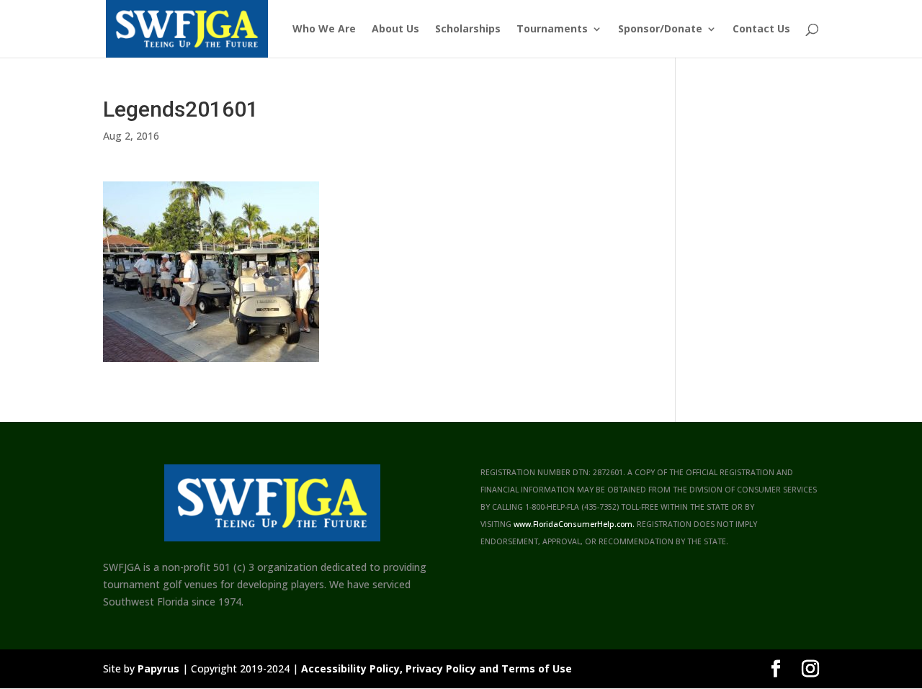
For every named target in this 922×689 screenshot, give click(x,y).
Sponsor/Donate (660, 29)
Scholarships (468, 29)
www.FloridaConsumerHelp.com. (574, 524)
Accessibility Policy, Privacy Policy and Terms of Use (436, 668)
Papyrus (158, 668)
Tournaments (552, 29)
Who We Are (324, 29)
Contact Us (761, 29)
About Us (395, 29)
